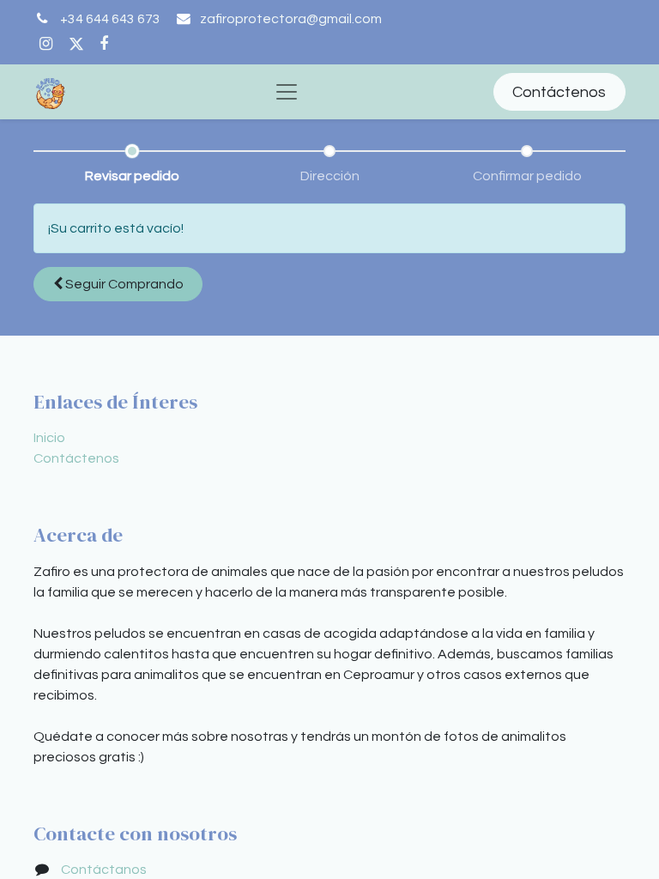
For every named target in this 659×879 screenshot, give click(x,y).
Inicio (49, 438)
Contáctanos (104, 869)
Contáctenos (559, 92)
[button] (118, 284)
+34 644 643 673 (110, 19)
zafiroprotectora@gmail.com (291, 19)
